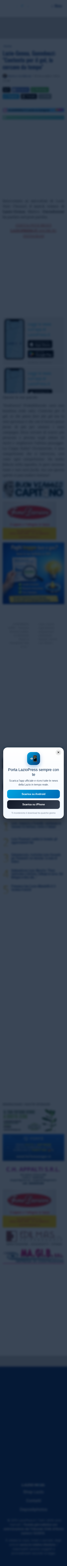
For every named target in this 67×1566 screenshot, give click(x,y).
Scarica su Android (33, 794)
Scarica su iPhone (33, 804)
